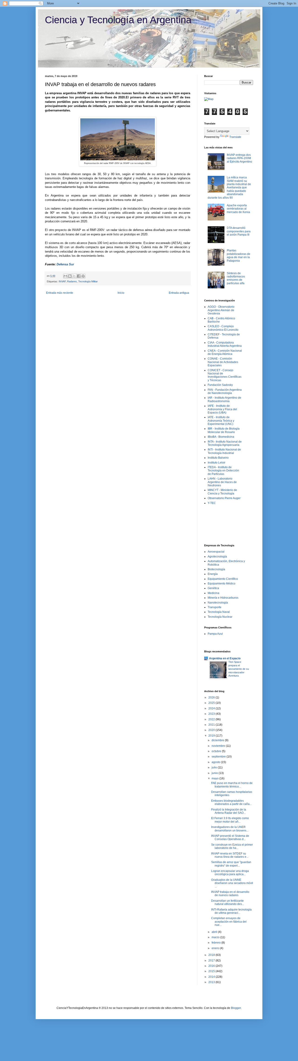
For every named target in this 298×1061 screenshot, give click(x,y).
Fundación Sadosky (220, 385)
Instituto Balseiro (218, 457)
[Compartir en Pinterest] (83, 276)
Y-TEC (212, 503)
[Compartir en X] (74, 276)
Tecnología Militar (88, 281)
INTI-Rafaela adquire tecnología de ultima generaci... (231, 911)
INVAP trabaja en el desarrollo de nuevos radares (230, 893)
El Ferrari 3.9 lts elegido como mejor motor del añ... (230, 820)
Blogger (236, 1008)
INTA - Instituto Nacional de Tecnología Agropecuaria (225, 443)
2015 (212, 971)
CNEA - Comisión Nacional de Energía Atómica (225, 352)
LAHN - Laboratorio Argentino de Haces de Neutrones (222, 482)
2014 (212, 976)
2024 (212, 708)
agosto (216, 762)
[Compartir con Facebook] (78, 276)
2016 (212, 966)
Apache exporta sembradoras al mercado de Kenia (238, 209)
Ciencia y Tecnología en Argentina (118, 19)
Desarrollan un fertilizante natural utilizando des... (227, 902)
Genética (213, 588)
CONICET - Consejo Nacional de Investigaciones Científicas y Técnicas (224, 375)
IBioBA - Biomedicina (221, 436)
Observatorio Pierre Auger (224, 498)
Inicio (121, 292)
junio (215, 773)
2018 (212, 955)
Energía (213, 574)
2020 (212, 730)
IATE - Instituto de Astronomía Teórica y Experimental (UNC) (221, 421)
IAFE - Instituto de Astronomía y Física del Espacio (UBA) (222, 409)
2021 (212, 724)
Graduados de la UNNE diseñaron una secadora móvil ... (232, 883)
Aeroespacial (216, 551)
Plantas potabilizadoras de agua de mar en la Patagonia (238, 255)
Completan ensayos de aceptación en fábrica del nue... (229, 922)
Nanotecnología (218, 602)
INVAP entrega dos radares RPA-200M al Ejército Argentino (239, 158)
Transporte (214, 607)
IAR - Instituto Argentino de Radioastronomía (224, 399)
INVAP (62, 281)
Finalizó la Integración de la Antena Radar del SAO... (228, 811)
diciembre (218, 740)
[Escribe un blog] (70, 276)
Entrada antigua (179, 292)
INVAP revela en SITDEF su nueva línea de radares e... (229, 855)
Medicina (213, 593)
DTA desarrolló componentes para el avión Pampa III (239, 231)
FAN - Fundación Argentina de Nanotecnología (225, 391)
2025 (212, 702)
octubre (217, 751)
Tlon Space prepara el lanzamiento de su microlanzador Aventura (238, 669)
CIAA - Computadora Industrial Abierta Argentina (225, 344)
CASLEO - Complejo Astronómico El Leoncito (223, 328)
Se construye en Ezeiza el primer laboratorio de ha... (232, 846)
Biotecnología (216, 569)
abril (215, 932)
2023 (212, 713)
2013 (212, 982)
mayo (215, 778)
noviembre (219, 745)
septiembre (219, 756)
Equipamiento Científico (223, 579)
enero (216, 948)
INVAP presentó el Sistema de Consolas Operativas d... (230, 837)
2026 (212, 697)
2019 (212, 735)
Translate (235, 137)
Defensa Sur (65, 264)
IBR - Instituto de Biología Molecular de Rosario (224, 430)
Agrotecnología (217, 556)
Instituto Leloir (216, 462)
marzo (216, 937)
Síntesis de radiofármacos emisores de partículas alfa (236, 278)
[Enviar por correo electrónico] (65, 276)
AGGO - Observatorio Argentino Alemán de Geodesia (221, 310)
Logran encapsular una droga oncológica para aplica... (230, 872)
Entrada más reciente (59, 292)
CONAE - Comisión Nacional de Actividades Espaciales (223, 362)
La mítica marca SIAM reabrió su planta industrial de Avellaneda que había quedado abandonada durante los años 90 (229, 187)
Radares (72, 281)
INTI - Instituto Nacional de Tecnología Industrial (224, 451)
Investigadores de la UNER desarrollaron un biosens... (229, 828)
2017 (212, 960)
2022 (212, 719)
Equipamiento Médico (221, 583)
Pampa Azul (215, 633)
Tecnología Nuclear (220, 616)
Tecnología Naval (219, 612)
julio (215, 767)
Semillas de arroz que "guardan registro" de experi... (231, 864)
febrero (216, 942)
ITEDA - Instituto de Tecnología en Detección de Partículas (223, 471)
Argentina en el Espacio (224, 658)
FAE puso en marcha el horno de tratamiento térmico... (232, 784)
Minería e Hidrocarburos (223, 597)
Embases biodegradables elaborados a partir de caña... (231, 802)
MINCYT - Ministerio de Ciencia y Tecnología (222, 491)
